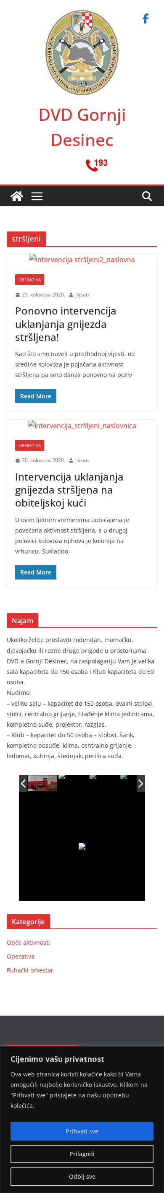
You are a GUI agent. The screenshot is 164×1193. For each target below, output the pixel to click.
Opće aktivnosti (28, 942)
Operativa (30, 280)
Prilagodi (82, 1154)
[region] (82, 1119)
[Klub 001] (43, 783)
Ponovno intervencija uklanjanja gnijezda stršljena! (65, 323)
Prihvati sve (82, 1131)
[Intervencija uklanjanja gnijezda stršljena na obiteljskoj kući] (82, 426)
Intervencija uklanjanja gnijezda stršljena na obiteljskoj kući (69, 489)
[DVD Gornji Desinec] (17, 196)
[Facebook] (145, 18)
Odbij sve (82, 1176)
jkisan (82, 294)
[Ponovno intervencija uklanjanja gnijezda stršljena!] (82, 260)
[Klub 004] (135, 783)
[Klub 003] (104, 783)
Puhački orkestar (30, 970)
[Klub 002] (73, 783)
